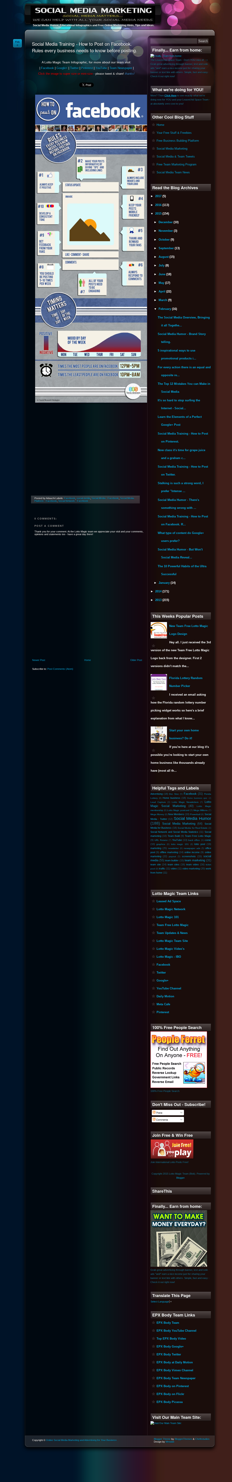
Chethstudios (202, 1439)
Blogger (180, 1177)
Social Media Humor (192, 818)
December (166, 222)
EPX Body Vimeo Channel (175, 1370)
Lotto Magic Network (171, 909)
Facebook (47, 68)
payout (172, 856)
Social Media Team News (173, 172)
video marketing (191, 868)
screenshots (189, 856)
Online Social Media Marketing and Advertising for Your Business (81, 1440)
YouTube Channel (169, 988)
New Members (176, 814)
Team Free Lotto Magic (198, 836)
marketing (155, 848)
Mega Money (157, 814)
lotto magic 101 (180, 844)
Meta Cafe (163, 1004)
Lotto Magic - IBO (169, 956)
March (163, 300)
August (164, 257)
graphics (160, 844)
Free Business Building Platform (178, 140)
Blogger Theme (162, 1439)
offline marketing (169, 852)
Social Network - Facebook (73, 501)
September (167, 248)
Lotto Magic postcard (178, 810)
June (162, 274)
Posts (158, 1112)
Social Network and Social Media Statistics (174, 832)
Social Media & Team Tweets (176, 156)
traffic (162, 868)
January (165, 582)
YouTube (101, 68)
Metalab (170, 1441)
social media (83, 498)
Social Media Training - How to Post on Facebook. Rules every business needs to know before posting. (84, 47)
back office (194, 840)
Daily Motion (165, 996)
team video (192, 864)
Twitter (74, 68)
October (165, 239)
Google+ (62, 68)
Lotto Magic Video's (170, 948)
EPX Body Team (168, 1322)
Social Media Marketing (172, 148)
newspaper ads (192, 848)
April (162, 291)
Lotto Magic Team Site (172, 941)
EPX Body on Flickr (170, 1394)
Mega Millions (200, 810)
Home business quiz (197, 798)
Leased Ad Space (169, 901)
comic (208, 840)
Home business (171, 798)
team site (155, 864)
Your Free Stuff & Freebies (174, 132)
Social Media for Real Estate (193, 828)
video (174, 868)
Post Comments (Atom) (60, 669)
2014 (158, 591)
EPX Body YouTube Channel (176, 1330)
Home (87, 660)
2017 (158, 196)
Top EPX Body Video (171, 1338)
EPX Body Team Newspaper (176, 1378)
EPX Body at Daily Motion (175, 1362)
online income (192, 852)
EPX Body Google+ (170, 1346)
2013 (158, 600)
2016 (158, 205)
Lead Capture (158, 802)
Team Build (174, 836)
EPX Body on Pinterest (173, 1386)
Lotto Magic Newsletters (185, 802)
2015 (158, 213)
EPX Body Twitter (169, 1354)
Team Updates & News (172, 933)
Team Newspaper (120, 68)
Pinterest (87, 68)
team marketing (195, 860)
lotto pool (199, 844)
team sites (173, 864)
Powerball (195, 814)
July (162, 265)
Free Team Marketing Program (176, 164)
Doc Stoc (174, 794)
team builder (172, 860)
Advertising (156, 793)
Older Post (136, 660)
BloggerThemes (183, 1439)
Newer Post (38, 660)
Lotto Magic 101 (168, 917)
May (162, 283)
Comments (161, 1119)
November (166, 230)
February (165, 309)
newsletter (173, 848)
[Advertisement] (86, 455)
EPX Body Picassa (170, 1402)
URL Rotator (161, 840)
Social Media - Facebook (105, 498)
